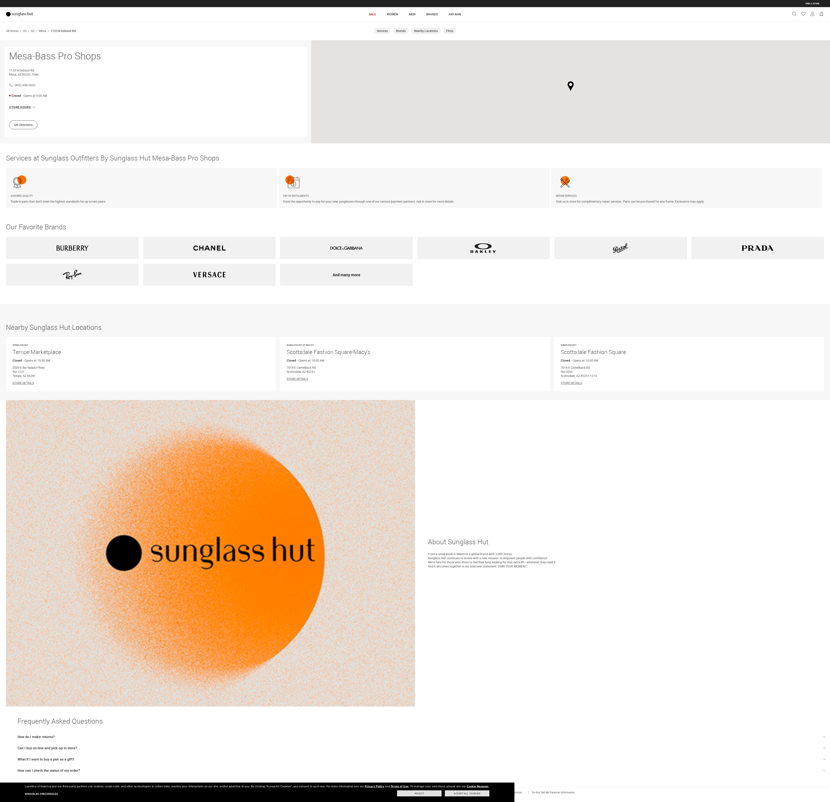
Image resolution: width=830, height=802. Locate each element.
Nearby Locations (426, 31)
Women (392, 14)
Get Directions (23, 125)
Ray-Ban (455, 14)
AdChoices (515, 792)
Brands (432, 14)
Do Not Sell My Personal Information (553, 792)
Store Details (23, 383)
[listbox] (415, 188)
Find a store (812, 3)
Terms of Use (400, 786)
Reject (419, 793)
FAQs (449, 31)
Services (382, 31)
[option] (142, 188)
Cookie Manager (477, 786)
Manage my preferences (41, 793)
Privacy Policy (374, 786)
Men (412, 14)
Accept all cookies (467, 793)
